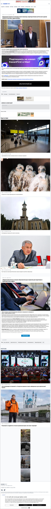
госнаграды (5, 94)
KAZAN (6, 4)
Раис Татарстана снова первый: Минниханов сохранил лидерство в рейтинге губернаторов (17, 271)
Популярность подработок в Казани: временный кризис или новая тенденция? (19, 425)
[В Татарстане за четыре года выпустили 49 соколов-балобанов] (25, 174)
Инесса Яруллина (6, 342)
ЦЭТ (43, 342)
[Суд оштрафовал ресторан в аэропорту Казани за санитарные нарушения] (25, 136)
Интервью (11, 6)
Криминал (22, 6)
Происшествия (27, 6)
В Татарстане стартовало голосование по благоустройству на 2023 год (20, 79)
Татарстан (18, 94)
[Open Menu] (1, 4)
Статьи (35, 6)
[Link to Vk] (2, 490)
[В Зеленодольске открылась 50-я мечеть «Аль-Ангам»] (25, 213)
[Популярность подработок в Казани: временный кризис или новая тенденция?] (25, 406)
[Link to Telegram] (4, 490)
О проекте (3, 495)
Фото (32, 6)
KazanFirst (5, 91)
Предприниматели (30, 342)
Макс (17, 87)
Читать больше (25, 335)
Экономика (7, 6)
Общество (3, 6)
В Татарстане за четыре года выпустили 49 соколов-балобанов (12, 194)
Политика (15, 6)
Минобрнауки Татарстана (22, 342)
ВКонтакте (25, 87)
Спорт (19, 6)
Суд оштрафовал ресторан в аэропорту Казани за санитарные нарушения (14, 155)
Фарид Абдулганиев (38, 342)
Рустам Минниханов (12, 94)
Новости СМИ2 (3, 111)
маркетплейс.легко (14, 342)
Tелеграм (20, 87)
